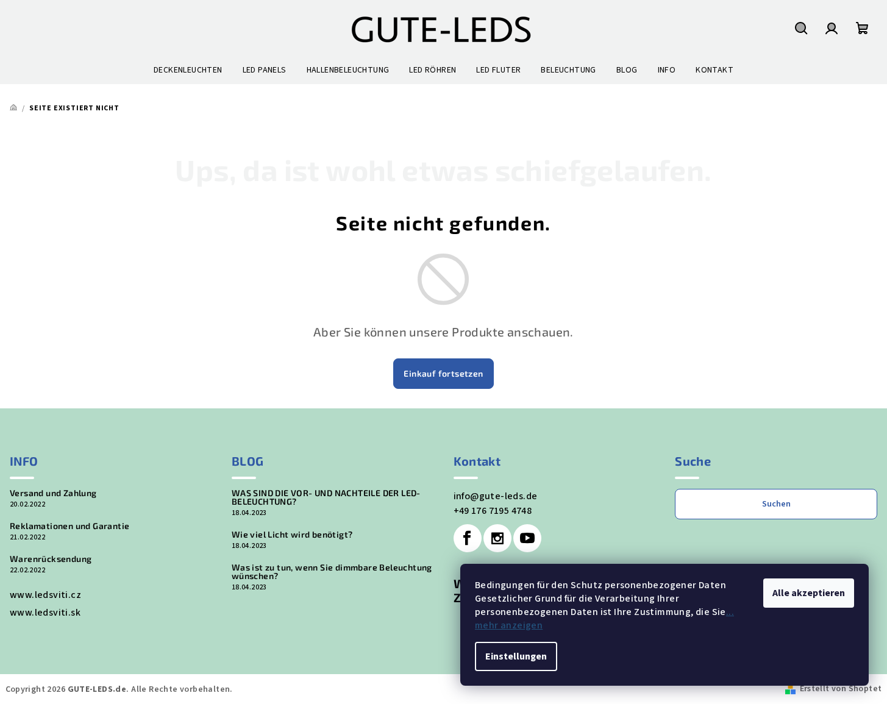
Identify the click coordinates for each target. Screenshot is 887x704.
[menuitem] (188, 70)
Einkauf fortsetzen (443, 373)
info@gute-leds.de (496, 496)
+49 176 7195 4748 (493, 510)
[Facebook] (468, 538)
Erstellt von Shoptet (841, 689)
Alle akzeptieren (808, 593)
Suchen (776, 504)
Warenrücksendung (50, 559)
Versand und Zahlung (53, 493)
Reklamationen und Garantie (69, 526)
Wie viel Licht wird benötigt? (292, 534)
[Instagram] (497, 538)
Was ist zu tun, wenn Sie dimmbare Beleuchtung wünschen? (332, 571)
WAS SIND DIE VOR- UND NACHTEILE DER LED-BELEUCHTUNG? (326, 497)
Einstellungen (516, 656)
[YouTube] (527, 538)
